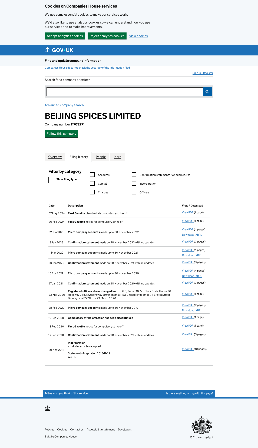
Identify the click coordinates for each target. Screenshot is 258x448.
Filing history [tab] (79, 157)
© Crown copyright (201, 437)
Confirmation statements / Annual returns (165, 175)
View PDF (188, 212)
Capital (102, 183)
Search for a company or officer (67, 80)
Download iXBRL (192, 234)
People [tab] (101, 157)
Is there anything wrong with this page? (189, 393)
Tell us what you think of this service (66, 393)
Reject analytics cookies (107, 36)
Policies (49, 429)
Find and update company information (73, 61)
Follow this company (61, 134)
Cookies (62, 429)
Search (207, 91)
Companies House (65, 436)
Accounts (104, 175)
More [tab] (117, 157)
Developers (125, 429)
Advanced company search (64, 105)
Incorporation (148, 183)
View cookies (138, 36)
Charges (103, 192)
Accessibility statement (101, 429)
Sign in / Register (203, 73)
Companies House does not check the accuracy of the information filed (87, 67)
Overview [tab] (55, 157)
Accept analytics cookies (65, 36)
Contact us (77, 429)
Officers (144, 192)
